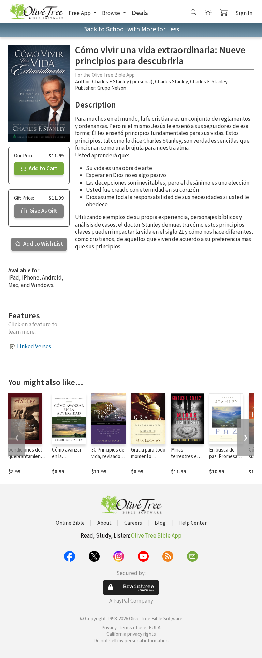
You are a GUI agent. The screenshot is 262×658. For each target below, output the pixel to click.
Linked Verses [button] (34, 347)
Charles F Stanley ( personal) (122, 81)
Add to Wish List (42, 244)
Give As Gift (42, 211)
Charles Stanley (171, 81)
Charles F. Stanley (209, 81)
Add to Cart (42, 168)
